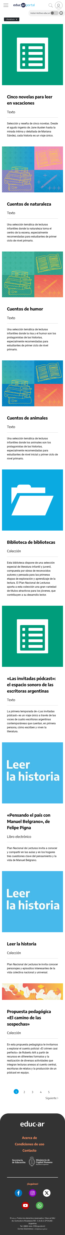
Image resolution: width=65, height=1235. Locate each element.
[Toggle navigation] (3, 2)
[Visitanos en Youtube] (25, 1205)
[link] (58, 5)
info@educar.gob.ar (40, 1229)
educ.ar (14, 1218)
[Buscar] (50, 5)
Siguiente (52, 1098)
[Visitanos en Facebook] (18, 1193)
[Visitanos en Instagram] (32, 1193)
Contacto (29, 1150)
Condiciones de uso (29, 1144)
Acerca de (29, 1138)
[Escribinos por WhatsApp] (39, 1205)
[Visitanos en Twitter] (46, 1193)
